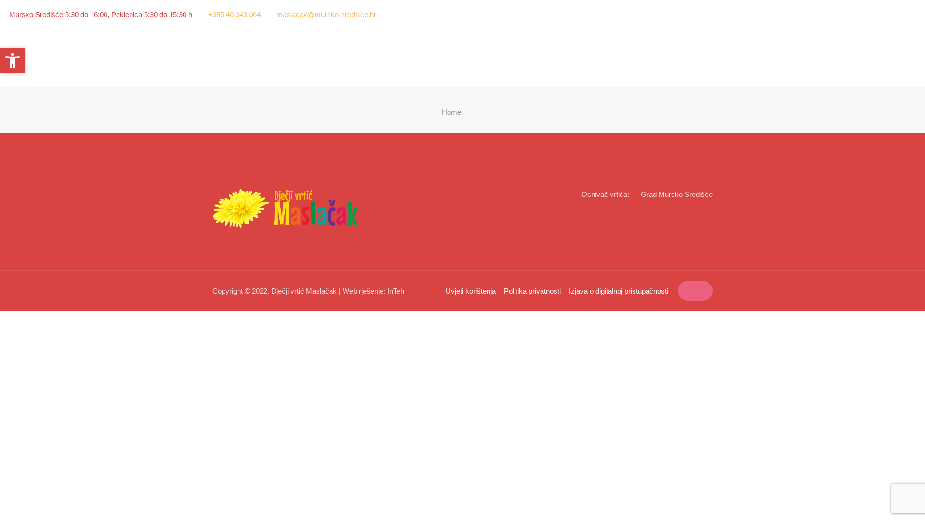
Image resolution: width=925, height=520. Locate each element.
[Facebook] (898, 15)
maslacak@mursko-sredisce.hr (326, 15)
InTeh (395, 291)
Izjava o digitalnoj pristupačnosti (618, 291)
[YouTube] (911, 15)
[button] (12, 60)
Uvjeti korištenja (471, 291)
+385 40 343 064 (234, 15)
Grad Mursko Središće (677, 194)
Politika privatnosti (532, 291)
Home (451, 112)
